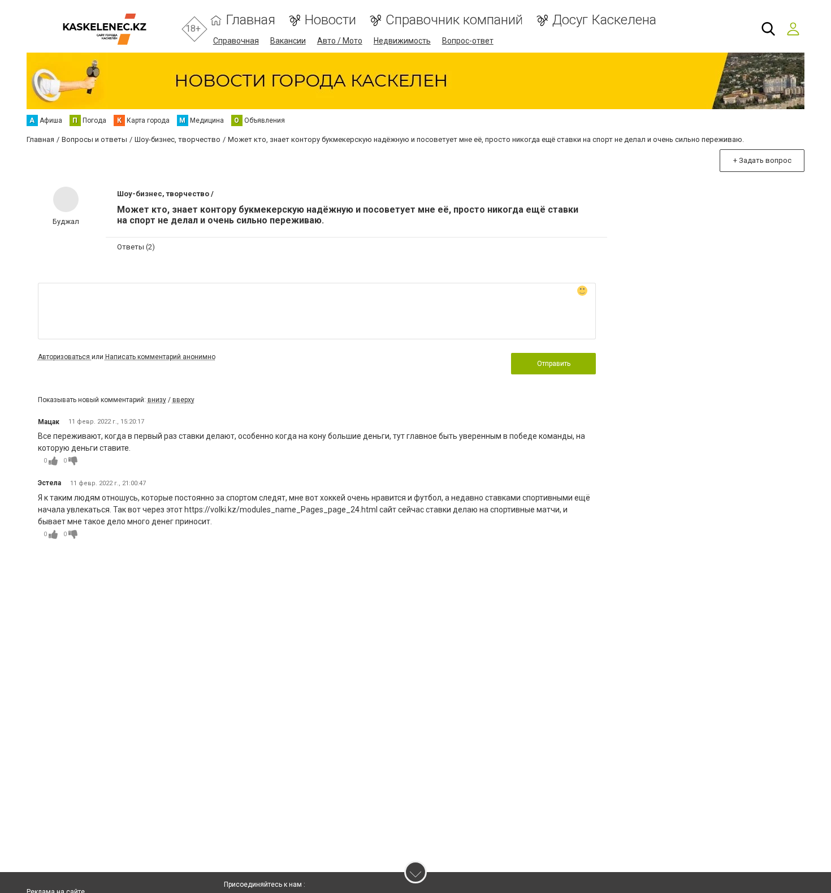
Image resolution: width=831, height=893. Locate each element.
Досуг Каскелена (604, 20)
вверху (183, 400)
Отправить (553, 364)
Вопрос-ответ (468, 40)
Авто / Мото (339, 40)
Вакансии (288, 40)
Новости (330, 20)
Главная (250, 20)
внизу (157, 400)
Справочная (236, 40)
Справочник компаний (454, 20)
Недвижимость (402, 40)
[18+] (104, 29)
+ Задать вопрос (762, 160)
